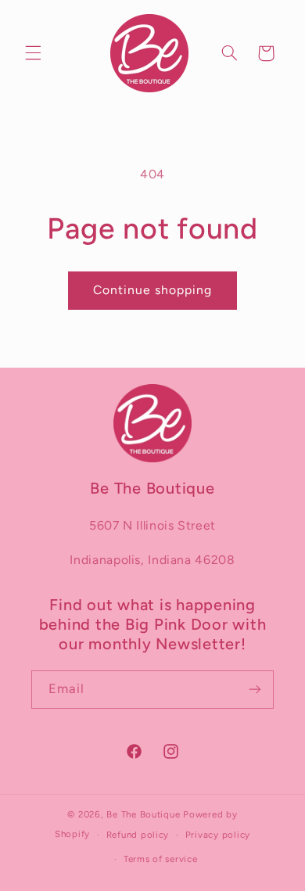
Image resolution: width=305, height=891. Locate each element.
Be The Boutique (143, 814)
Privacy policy (217, 834)
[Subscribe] (255, 689)
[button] (33, 53)
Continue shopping (153, 289)
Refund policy (138, 834)
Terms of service (161, 858)
